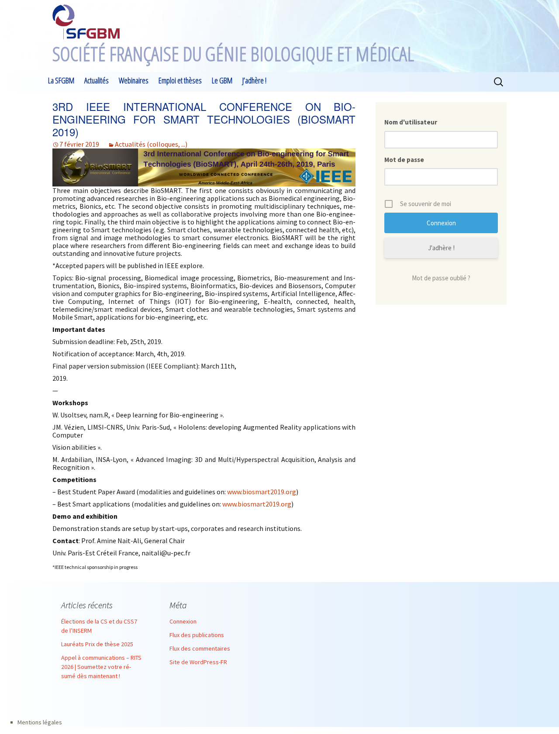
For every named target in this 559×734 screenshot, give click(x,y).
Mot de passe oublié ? (441, 278)
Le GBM (222, 80)
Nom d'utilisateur (410, 122)
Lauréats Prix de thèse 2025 (97, 644)
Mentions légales (39, 722)
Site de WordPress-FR (198, 662)
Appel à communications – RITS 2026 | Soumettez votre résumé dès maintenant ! (101, 667)
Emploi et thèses (180, 80)
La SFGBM (61, 80)
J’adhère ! (254, 80)
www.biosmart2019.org (261, 491)
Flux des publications (196, 635)
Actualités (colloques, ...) (151, 144)
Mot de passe (404, 159)
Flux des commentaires (199, 648)
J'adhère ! (441, 248)
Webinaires (133, 80)
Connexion (183, 621)
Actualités (96, 80)
